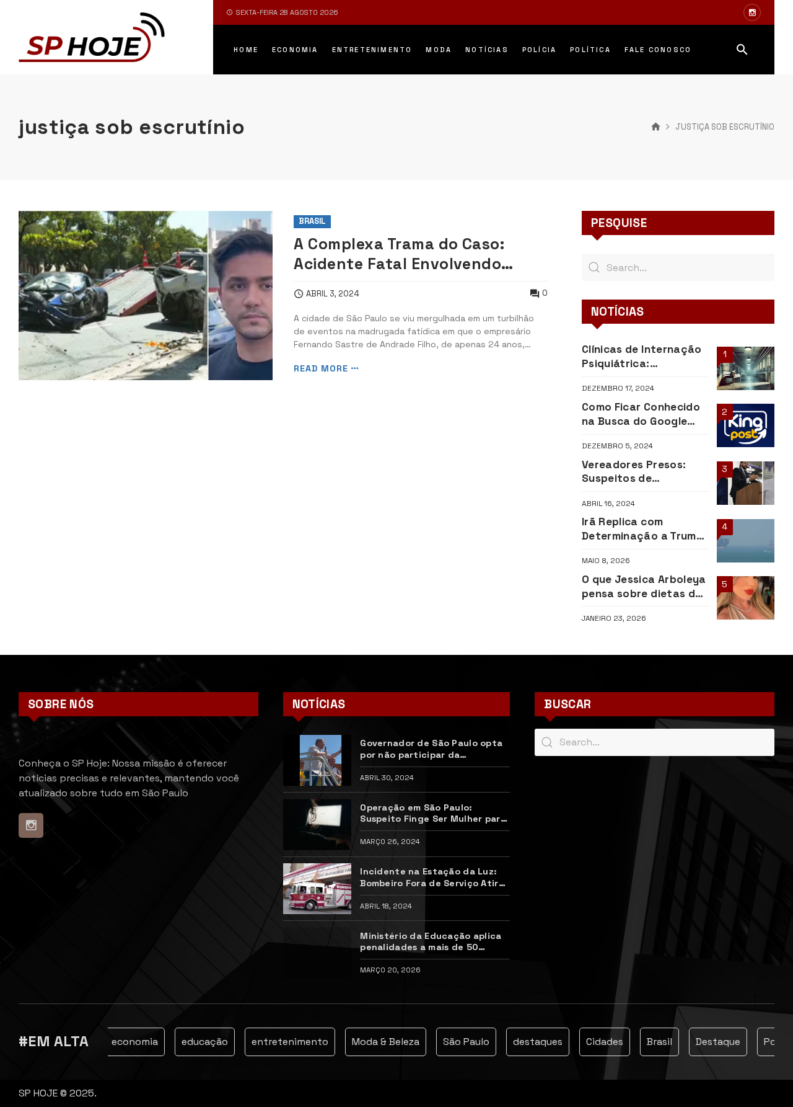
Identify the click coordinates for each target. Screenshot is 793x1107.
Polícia (770, 1041)
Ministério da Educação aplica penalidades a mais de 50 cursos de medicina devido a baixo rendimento (430, 941)
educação (196, 1041)
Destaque (709, 1041)
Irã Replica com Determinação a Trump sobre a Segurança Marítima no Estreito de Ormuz (642, 529)
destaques (529, 1041)
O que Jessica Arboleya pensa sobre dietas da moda (644, 586)
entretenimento (281, 1041)
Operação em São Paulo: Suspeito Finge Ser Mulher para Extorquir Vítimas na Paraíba (433, 813)
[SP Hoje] (92, 37)
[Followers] (752, 12)
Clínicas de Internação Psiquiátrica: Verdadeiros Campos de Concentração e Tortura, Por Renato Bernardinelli (645, 356)
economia (126, 1041)
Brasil (312, 221)
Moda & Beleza (377, 1041)
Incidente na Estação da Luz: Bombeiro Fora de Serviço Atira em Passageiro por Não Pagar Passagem (432, 877)
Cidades (596, 1041)
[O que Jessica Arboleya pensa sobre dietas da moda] (745, 598)
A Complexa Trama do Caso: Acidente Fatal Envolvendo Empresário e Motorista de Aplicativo (399, 254)
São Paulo (457, 1041)
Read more (321, 368)
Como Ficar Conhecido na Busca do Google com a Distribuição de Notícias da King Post (641, 414)
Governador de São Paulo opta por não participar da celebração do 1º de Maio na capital (431, 748)
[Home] (655, 127)
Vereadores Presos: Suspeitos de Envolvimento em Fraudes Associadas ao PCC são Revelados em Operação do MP (644, 472)
